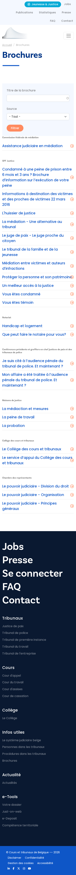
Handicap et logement (22, 325)
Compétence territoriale (20, 825)
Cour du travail (12, 682)
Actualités (9, 783)
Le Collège (9, 718)
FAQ (52, 21)
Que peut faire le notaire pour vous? (34, 334)
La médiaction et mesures (25, 408)
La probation (13, 425)
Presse (66, 12)
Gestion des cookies (21, 863)
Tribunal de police (15, 633)
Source (12, 109)
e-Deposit (9, 818)
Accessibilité (45, 863)
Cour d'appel (11, 675)
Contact (67, 21)
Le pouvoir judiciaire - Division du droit (35, 486)
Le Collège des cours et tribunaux (31, 449)
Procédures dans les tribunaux (24, 754)
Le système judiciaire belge (21, 740)
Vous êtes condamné (21, 294)
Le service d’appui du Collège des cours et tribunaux (37, 460)
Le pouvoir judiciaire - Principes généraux (29, 506)
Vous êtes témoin (17, 302)
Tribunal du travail (15, 646)
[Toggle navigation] (68, 35)
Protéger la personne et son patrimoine (37, 277)
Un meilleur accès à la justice (28, 285)
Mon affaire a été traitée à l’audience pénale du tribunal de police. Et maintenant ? (35, 380)
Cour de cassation (15, 696)
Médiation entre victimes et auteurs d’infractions (33, 266)
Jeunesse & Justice (44, 4)
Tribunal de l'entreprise (19, 653)
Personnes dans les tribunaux (23, 747)
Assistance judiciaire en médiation (32, 145)
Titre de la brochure (21, 90)
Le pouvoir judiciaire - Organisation (33, 494)
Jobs (67, 4)
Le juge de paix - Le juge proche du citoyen (33, 238)
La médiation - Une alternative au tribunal (32, 224)
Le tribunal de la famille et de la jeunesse (30, 252)
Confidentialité (34, 858)
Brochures (9, 761)
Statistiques (47, 12)
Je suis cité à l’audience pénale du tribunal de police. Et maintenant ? (32, 363)
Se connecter (32, 573)
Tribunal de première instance (24, 640)
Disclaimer (14, 858)
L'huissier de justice (18, 213)
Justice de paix (13, 626)
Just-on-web (12, 811)
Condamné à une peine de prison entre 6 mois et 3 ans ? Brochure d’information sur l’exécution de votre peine (37, 177)
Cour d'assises (12, 689)
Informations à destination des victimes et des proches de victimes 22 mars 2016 (37, 199)
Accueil (7, 45)
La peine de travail (18, 417)
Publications (24, 12)
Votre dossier (12, 805)
